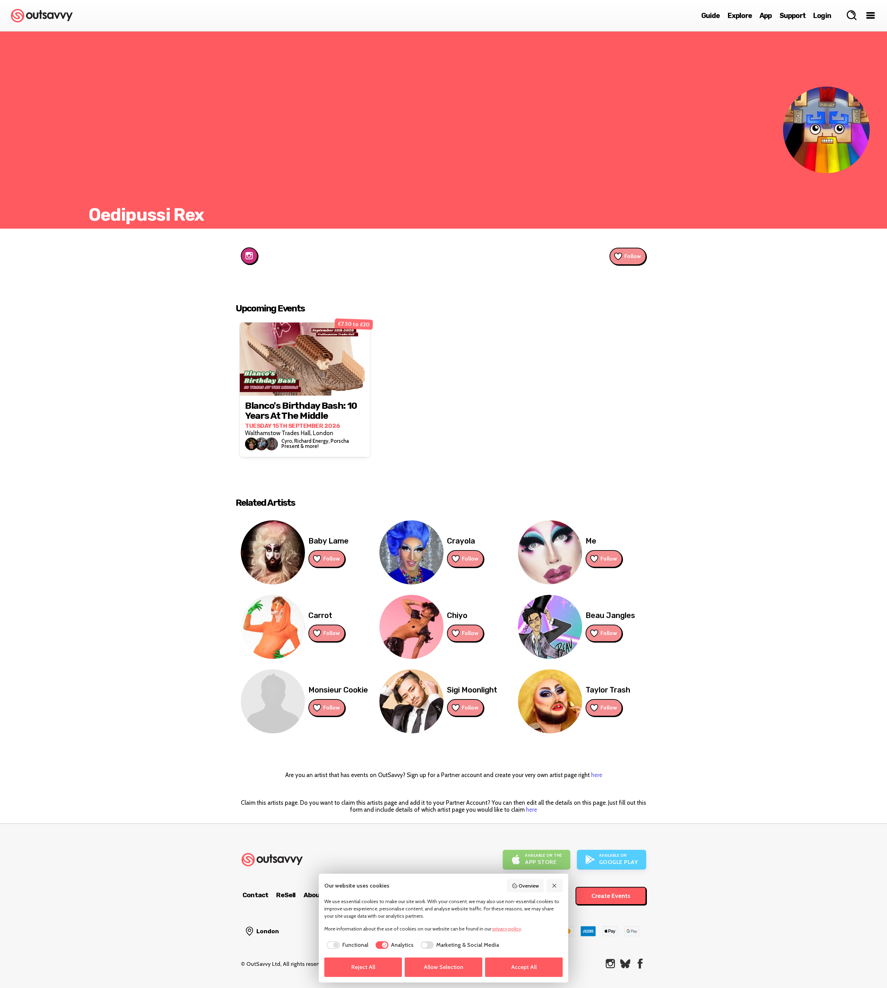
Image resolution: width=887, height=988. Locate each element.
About (313, 895)
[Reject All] (554, 885)
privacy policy (506, 929)
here (596, 774)
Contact (255, 895)
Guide (710, 15)
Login (822, 15)
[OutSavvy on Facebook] (640, 964)
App (765, 15)
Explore (740, 15)
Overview (529, 886)
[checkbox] (346, 945)
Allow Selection (443, 967)
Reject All (363, 967)
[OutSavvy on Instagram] (610, 964)
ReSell (285, 895)
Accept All (524, 967)
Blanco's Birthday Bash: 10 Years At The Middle (301, 411)
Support (793, 15)
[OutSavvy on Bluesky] (625, 964)
